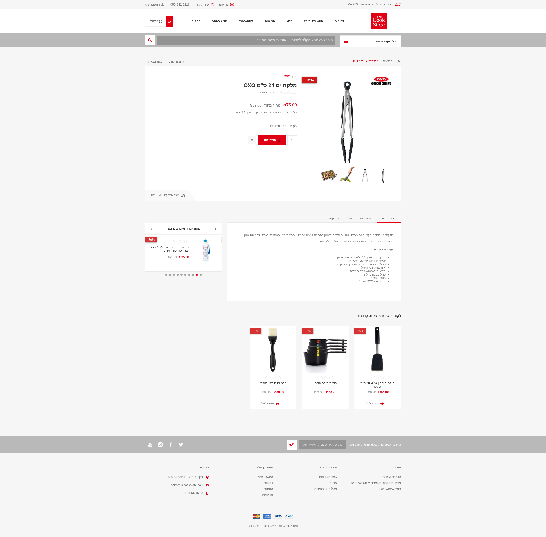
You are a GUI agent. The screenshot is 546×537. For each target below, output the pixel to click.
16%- (309, 80)
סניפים (196, 21)
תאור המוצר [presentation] (388, 218)
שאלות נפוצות (328, 477)
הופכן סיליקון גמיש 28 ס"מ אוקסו (377, 384)
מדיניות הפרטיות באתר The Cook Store (375, 482)
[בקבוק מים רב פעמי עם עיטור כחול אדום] (205, 251)
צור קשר (223, 4)
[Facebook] (170, 444)
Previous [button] (216, 229)
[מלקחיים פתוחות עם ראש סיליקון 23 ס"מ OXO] (365, 175)
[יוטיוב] (150, 444)
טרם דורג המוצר (267, 92)
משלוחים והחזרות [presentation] (360, 218)
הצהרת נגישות (392, 477)
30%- (151, 239)
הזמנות (268, 488)
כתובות (268, 482)
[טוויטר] (180, 444)
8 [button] (174, 275)
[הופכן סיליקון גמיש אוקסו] (377, 349)
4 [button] (189, 275)
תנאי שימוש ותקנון (389, 488)
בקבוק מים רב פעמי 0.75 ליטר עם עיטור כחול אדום (169, 248)
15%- (359, 331)
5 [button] (185, 275)
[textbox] (246, 40)
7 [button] (178, 275)
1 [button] (201, 275)
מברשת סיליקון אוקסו (273, 383)
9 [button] (170, 275)
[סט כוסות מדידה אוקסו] (325, 349)
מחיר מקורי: (271, 105)
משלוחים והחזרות (325, 488)
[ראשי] (399, 61)
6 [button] (181, 275)
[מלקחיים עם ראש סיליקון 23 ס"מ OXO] (383, 175)
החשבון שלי (152, 4)
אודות (333, 482)
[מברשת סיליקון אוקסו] (273, 349)
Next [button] (151, 229)
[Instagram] (160, 444)
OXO (287, 76)
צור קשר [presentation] (333, 218)
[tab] (389, 218)
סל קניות (267, 494)
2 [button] (197, 275)
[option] (383, 175)
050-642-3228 (180, 4)
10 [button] (166, 275)
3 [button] (193, 275)
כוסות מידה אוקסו (325, 383)
